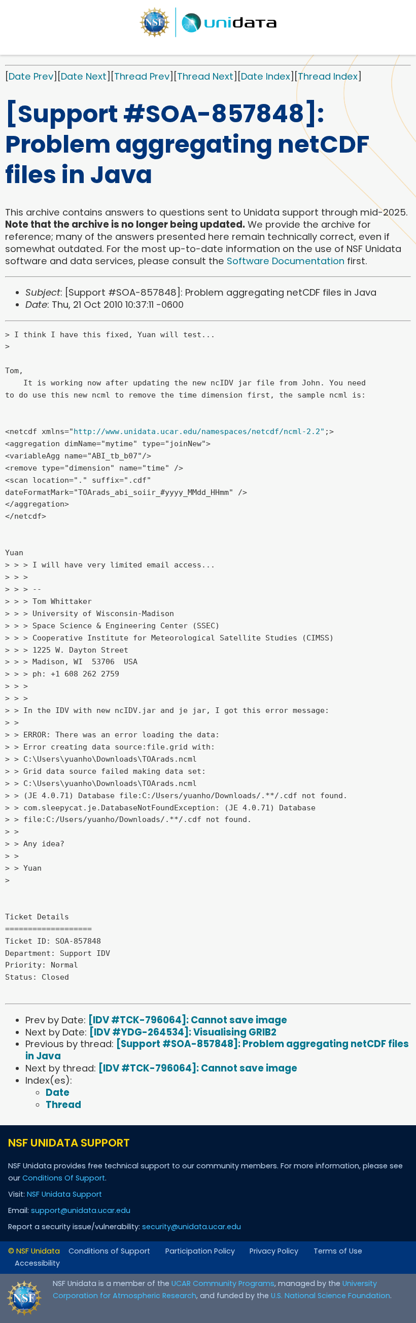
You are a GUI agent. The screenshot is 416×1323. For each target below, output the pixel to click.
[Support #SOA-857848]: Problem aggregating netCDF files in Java (217, 1050)
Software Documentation (285, 261)
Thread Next (205, 76)
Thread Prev (141, 76)
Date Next (84, 76)
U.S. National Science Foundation (330, 1296)
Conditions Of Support (63, 1178)
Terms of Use (338, 1251)
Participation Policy (200, 1251)
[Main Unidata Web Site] (208, 22)
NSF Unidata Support (64, 1194)
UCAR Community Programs (222, 1283)
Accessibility (37, 1263)
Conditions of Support (109, 1251)
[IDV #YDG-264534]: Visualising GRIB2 (182, 1032)
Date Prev (31, 76)
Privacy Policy (274, 1251)
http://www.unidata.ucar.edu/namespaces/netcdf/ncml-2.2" (199, 431)
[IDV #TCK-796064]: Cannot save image (187, 1020)
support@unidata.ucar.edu (80, 1210)
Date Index (265, 76)
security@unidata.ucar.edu (191, 1227)
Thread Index (328, 76)
